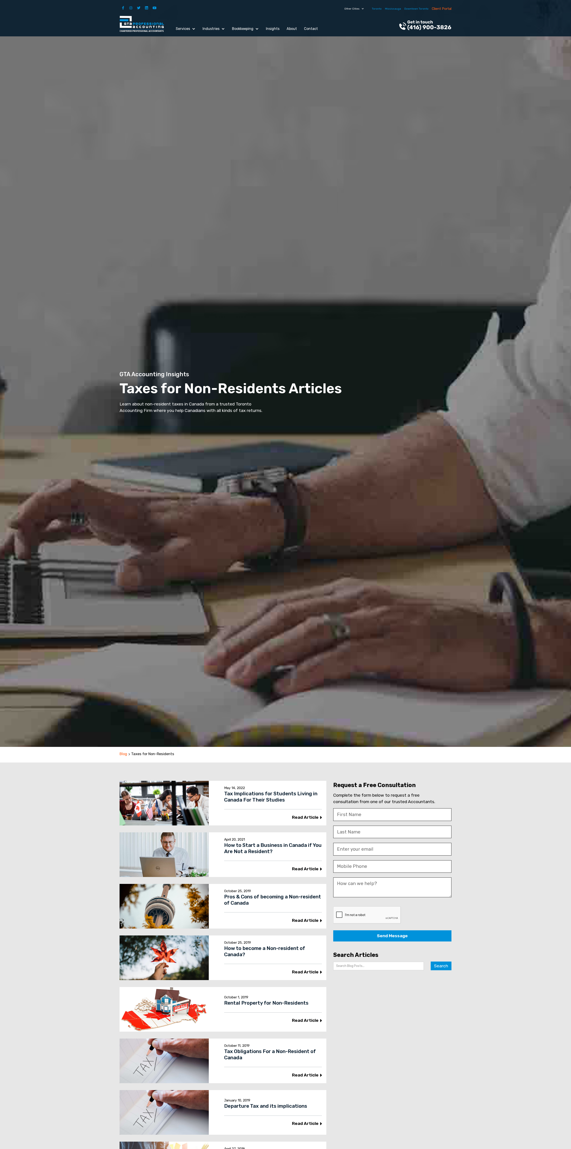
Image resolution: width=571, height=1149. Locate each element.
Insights (272, 29)
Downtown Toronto (416, 8)
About (292, 29)
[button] (354, 8)
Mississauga (393, 8)
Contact (311, 29)
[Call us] (425, 26)
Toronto (377, 8)
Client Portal (441, 9)
